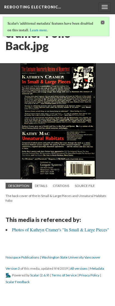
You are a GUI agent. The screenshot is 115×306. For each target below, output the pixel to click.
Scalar (34, 275)
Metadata (97, 268)
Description (18, 186)
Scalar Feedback (18, 282)
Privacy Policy (89, 275)
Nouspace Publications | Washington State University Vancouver (53, 257)
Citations (61, 186)
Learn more (38, 29)
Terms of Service (64, 275)
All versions (79, 268)
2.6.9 (44, 275)
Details (41, 186)
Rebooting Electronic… (32, 7)
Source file (85, 186)
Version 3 (13, 268)
